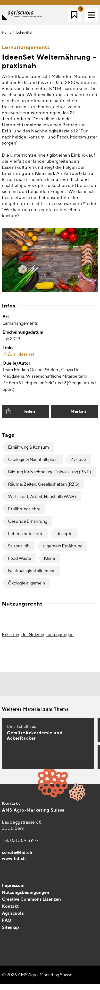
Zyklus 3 (78, 459)
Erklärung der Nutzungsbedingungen (38, 634)
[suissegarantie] (69, 954)
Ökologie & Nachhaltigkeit (33, 459)
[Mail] (6, 939)
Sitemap (10, 927)
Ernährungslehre (24, 508)
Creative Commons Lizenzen (31, 899)
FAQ (6, 920)
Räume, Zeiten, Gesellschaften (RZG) (43, 484)
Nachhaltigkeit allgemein (32, 570)
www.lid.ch (14, 858)
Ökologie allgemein (26, 582)
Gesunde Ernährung (27, 521)
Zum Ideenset (20, 354)
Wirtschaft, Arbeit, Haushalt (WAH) (42, 496)
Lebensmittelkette (25, 533)
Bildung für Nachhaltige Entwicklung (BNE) (49, 471)
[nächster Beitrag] (66, 683)
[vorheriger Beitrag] (34, 683)
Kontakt (11, 803)
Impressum (13, 885)
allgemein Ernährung (62, 545)
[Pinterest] (16, 939)
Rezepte (64, 533)
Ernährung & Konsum (28, 447)
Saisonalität (19, 545)
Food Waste (19, 558)
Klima (49, 558)
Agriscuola (13, 913)
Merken (78, 411)
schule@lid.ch (17, 852)
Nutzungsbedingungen (25, 892)
